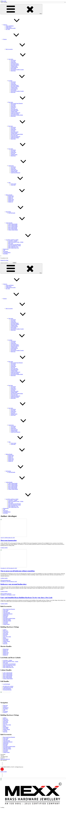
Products (5, 39)
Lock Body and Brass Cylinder (12, 239)
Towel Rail (13, 61)
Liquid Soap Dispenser (15, 112)
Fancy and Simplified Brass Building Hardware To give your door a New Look (26, 597)
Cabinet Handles (9, 222)
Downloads (5, 251)
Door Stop (5, 643)
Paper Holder (13, 68)
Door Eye (5, 635)
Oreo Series (10, 148)
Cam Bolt (5, 642)
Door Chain (5, 633)
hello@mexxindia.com (5, 759)
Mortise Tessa (11, 199)
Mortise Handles (9, 194)
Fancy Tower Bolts (7, 636)
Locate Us (5, 712)
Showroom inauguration (9, 540)
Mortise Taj (10, 201)
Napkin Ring (13, 62)
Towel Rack (13, 60)
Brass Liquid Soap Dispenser (17, 103)
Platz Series (10, 102)
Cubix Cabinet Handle (12, 224)
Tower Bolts (5, 640)
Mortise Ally (10, 197)
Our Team (8, 29)
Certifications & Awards (10, 28)
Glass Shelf (13, 184)
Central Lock (5, 632)
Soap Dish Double (14, 110)
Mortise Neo (10, 200)
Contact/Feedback (6, 252)
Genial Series (11, 165)
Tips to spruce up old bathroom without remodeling (18, 571)
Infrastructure (6, 249)
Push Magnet (5, 639)
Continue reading (4, 547)
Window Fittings (6, 641)
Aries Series (10, 59)
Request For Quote (4, 260)
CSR (4, 250)
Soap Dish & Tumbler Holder (17, 115)
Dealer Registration (7, 688)
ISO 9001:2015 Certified (8, 686)
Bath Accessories (9, 49)
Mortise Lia (10, 198)
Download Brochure (7, 689)
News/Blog (5, 253)
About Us (5, 24)
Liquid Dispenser (14, 67)
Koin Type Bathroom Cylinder (14, 245)
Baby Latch (10, 243)
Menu (41, 13)
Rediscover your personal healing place (13, 584)
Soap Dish (13, 108)
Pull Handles (8, 211)
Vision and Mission (10, 25)
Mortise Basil (11, 196)
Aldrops (4, 629)
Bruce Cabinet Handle (12, 225)
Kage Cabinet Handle (12, 228)
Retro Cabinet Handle (12, 227)
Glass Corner (13, 183)
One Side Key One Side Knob (14, 244)
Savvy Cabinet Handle (12, 226)
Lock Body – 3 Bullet (12, 240)
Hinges (4, 637)
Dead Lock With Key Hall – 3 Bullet (15, 242)
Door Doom (5, 634)
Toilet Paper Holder (15, 113)
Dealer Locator (4, 771)
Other (9, 182)
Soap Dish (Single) (15, 63)
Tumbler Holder (14, 66)
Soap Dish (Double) (15, 64)
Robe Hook (13, 70)
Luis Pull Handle (11, 212)
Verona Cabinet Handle (13, 229)
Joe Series (10, 80)
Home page (5, 705)
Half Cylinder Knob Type (13, 247)
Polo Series (10, 126)
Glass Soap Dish (14, 109)
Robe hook (13, 92)
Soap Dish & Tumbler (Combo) (17, 69)
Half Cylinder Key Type (13, 246)
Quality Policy (9, 27)
